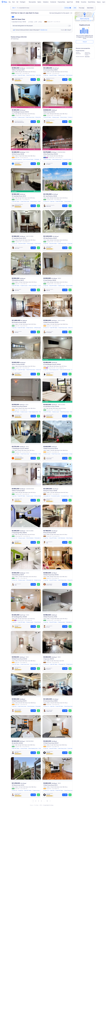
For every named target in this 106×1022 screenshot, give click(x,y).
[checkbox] (36, 43)
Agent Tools (70, 2)
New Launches (32, 2)
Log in (103, 2)
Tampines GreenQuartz (78, 53)
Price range (81, 7)
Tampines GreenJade (80, 56)
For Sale (36, 805)
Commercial (53, 2)
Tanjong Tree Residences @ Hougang (87, 53)
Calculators (45, 2)
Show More (87, 56)
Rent (13, 2)
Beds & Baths (90, 7)
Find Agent (22, 2)
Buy (10, 2)
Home (31, 805)
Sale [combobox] (13, 7)
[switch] (71, 13)
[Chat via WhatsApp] (38, 79)
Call (34, 79)
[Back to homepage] (4, 2)
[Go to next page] (50, 801)
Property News (61, 2)
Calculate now (43, 30)
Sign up (99, 2)
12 (47, 801)
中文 (78, 2)
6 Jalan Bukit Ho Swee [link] (48, 805)
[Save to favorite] (39, 43)
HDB (75, 7)
